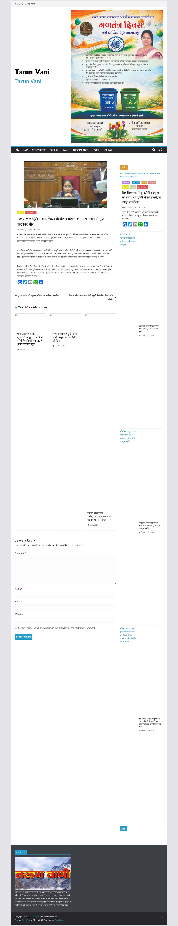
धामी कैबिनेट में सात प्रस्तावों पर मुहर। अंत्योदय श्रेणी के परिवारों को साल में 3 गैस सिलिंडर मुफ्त (30, 339)
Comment (20, 553)
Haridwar (136, 182)
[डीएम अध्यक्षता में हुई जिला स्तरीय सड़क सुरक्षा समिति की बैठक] (65, 315)
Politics (54, 150)
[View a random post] (160, 150)
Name (18, 588)
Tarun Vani (28, 81)
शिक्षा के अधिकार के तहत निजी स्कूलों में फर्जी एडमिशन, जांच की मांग (91, 297)
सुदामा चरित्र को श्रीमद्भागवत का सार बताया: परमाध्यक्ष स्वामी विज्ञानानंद (100, 516)
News (133, 187)
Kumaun (152, 182)
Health (65, 150)
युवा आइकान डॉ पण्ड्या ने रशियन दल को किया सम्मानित (38, 295)
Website (19, 614)
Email (18, 601)
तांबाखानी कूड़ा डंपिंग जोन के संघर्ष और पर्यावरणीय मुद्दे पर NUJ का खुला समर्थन (149, 526)
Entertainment (80, 150)
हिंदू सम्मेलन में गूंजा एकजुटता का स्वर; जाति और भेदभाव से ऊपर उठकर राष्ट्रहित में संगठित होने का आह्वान (150, 722)
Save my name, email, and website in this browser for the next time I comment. (57, 627)
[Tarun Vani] (18, 150)
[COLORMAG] (43, 859)
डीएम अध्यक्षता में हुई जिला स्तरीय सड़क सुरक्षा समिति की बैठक (64, 337)
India (25, 150)
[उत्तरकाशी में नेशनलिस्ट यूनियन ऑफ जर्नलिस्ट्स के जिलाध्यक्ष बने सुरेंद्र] (128, 330)
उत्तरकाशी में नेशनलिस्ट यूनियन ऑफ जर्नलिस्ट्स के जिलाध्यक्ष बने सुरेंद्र (149, 329)
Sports (96, 150)
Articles (108, 150)
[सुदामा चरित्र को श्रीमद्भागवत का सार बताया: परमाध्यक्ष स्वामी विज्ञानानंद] (100, 315)
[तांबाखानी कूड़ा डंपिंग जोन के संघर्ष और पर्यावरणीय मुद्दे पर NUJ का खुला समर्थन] (128, 527)
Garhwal (126, 182)
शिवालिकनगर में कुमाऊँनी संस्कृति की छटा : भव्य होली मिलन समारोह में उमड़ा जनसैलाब (141, 197)
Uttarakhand (39, 150)
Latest (20, 213)
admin (38, 230)
